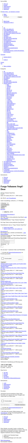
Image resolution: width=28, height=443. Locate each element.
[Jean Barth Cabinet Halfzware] (8, 343)
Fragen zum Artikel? (8, 227)
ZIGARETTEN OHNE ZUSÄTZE (12, 76)
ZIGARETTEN (7, 80)
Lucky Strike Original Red (21, 335)
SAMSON (9, 150)
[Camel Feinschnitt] (6, 352)
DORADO (9, 107)
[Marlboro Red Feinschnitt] (7, 331)
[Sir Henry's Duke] (5, 302)
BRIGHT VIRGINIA (12, 93)
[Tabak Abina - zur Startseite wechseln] (10, 11)
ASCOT (9, 87)
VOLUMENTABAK (9, 74)
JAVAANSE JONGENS (12, 125)
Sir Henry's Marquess (17, 306)
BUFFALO (9, 97)
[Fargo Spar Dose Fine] (6, 277)
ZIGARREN (7, 78)
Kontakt (5, 5)
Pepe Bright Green (15, 319)
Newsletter (6, 376)
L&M (8, 132)
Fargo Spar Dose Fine (17, 277)
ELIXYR (9, 113)
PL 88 (8, 146)
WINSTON (9, 160)
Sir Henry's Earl (13, 298)
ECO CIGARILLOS (9, 72)
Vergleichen (3, 206)
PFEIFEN (6, 167)
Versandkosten (4, 412)
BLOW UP (9, 90)
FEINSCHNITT (7, 83)
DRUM (8, 110)
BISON (8, 88)
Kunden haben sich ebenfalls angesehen (10, 356)
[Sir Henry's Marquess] (6, 306)
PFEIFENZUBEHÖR (9, 165)
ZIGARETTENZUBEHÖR (10, 82)
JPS (7, 130)
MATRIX (9, 138)
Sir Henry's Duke (14, 302)
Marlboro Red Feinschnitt (20, 331)
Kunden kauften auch (14, 263)
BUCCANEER (10, 95)
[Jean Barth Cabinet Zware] (7, 339)
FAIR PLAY (10, 115)
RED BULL (10, 149)
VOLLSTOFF (10, 157)
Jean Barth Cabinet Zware (20, 339)
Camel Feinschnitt (15, 352)
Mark (8, 84)
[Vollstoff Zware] (5, 327)
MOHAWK (9, 140)
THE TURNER (10, 153)
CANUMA (9, 101)
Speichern (3, 262)
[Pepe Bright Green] (6, 319)
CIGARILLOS (7, 163)
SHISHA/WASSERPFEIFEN (11, 168)
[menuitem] (15, 3)
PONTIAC (9, 148)
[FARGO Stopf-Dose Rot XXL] (9, 267)
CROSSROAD (10, 105)
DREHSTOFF (10, 109)
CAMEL (9, 99)
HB (7, 122)
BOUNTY (9, 91)
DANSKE (9, 106)
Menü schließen (7, 66)
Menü (5, 14)
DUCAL (9, 111)
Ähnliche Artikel (4, 263)
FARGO (9, 117)
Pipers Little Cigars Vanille (21, 296)
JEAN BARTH (10, 126)
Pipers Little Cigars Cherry (21, 293)
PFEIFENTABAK (8, 164)
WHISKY (6, 79)
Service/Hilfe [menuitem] (6, 5)
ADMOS (9, 86)
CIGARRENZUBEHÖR (10, 161)
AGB (5, 383)
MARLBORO (10, 137)
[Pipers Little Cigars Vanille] (8, 296)
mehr (25, 217)
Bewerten (3, 209)
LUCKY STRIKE (11, 134)
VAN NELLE (10, 156)
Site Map (6, 372)
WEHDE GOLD (11, 158)
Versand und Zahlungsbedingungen (12, 378)
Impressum (6, 9)
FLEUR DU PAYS (11, 118)
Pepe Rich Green (14, 310)
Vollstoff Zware (13, 327)
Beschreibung (4, 214)
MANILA (9, 136)
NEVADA (9, 142)
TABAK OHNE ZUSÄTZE (10, 75)
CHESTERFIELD (11, 103)
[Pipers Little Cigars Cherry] (8, 293)
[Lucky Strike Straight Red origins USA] (11, 282)
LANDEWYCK (10, 133)
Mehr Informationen (5, 440)
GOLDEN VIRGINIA (12, 121)
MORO (8, 141)
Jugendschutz (7, 387)
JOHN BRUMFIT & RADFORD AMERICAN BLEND (15, 128)
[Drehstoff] (4, 348)
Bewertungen (11, 214)
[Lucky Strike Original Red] (8, 335)
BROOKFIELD (10, 94)
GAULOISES (10, 119)
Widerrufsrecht (7, 6)
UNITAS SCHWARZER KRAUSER (16, 154)
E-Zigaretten (6, 169)
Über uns (6, 3)
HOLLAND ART (11, 123)
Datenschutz (6, 7)
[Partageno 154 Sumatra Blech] (8, 315)
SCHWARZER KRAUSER (13, 152)
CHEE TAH (10, 102)
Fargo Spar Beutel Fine (18, 273)
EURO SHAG (10, 114)
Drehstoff (9, 348)
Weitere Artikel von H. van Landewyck (13, 228)
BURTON (9, 98)
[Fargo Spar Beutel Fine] (7, 273)
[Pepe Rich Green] (5, 310)
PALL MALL (10, 145)
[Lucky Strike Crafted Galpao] (8, 288)
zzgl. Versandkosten (11, 198)
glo (4, 71)
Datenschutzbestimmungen (14, 252)
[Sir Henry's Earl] (5, 298)
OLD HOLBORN (11, 144)
